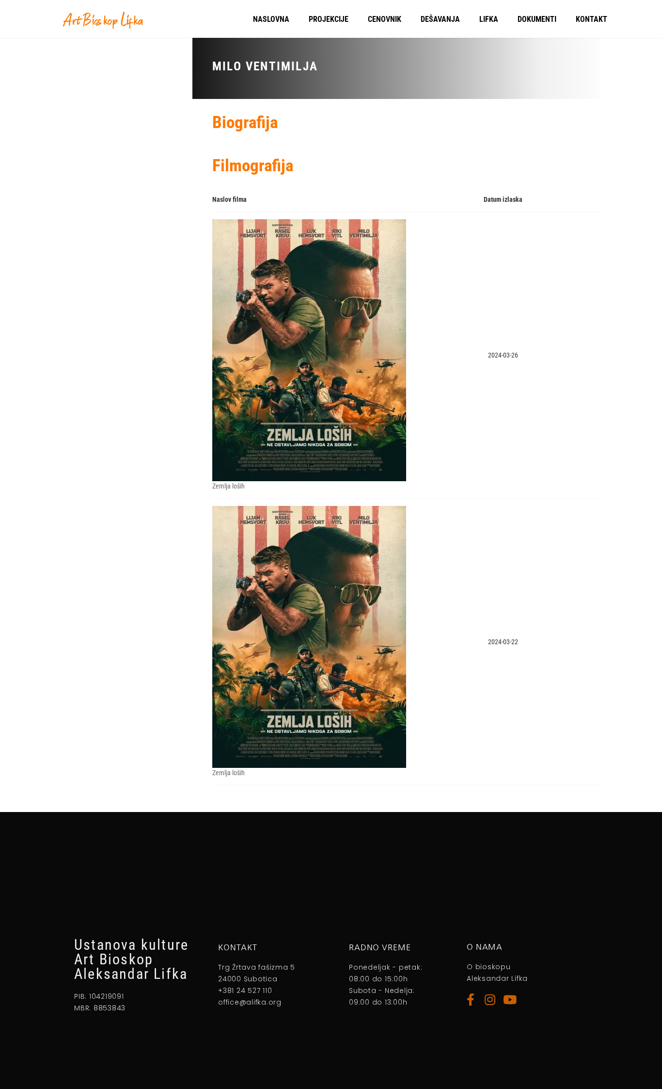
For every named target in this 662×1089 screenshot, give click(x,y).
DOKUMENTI (537, 19)
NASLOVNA (271, 19)
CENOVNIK (384, 19)
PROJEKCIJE (328, 19)
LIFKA (488, 19)
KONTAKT (591, 19)
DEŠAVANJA (440, 19)
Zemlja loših (228, 486)
